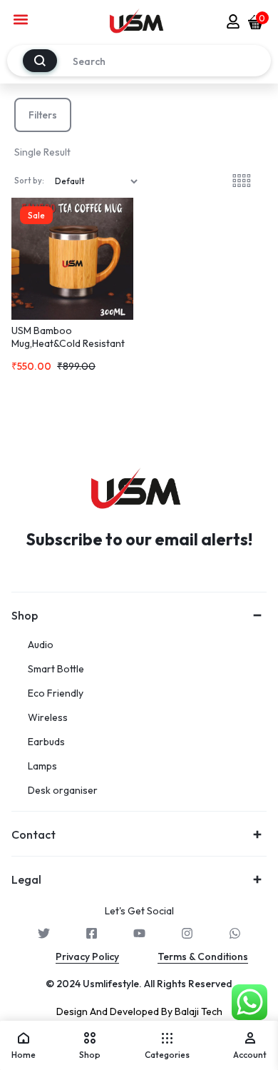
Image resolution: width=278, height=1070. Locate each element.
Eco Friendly (55, 693)
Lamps (42, 766)
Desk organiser (63, 790)
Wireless (48, 718)
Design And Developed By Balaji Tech (139, 1011)
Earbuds (46, 742)
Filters (43, 114)
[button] (21, 19)
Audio (40, 645)
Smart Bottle (56, 669)
